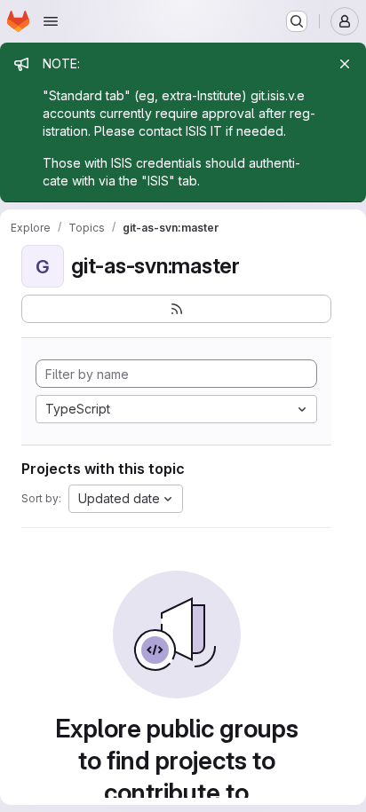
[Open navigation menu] (50, 21)
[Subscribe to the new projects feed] (176, 309)
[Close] (344, 64)
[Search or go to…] (296, 21)
